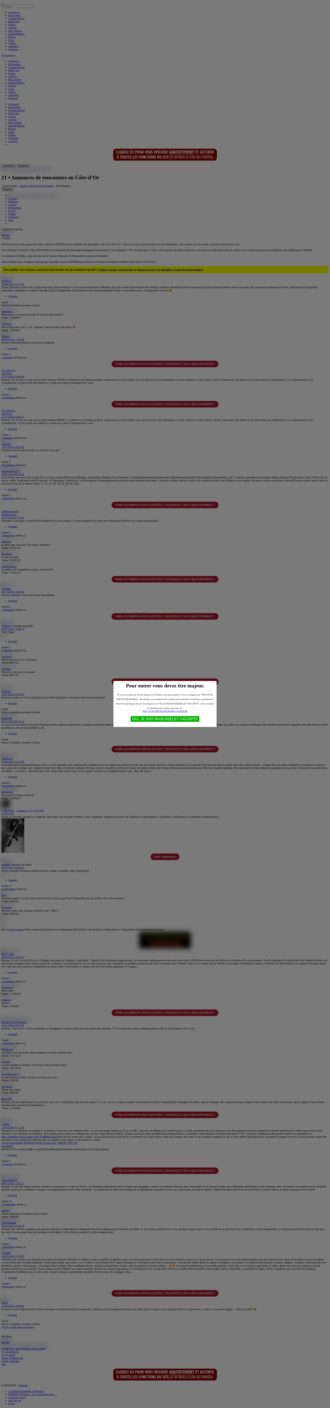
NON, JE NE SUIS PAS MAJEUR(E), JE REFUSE (165, 711)
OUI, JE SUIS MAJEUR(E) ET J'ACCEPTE (165, 719)
